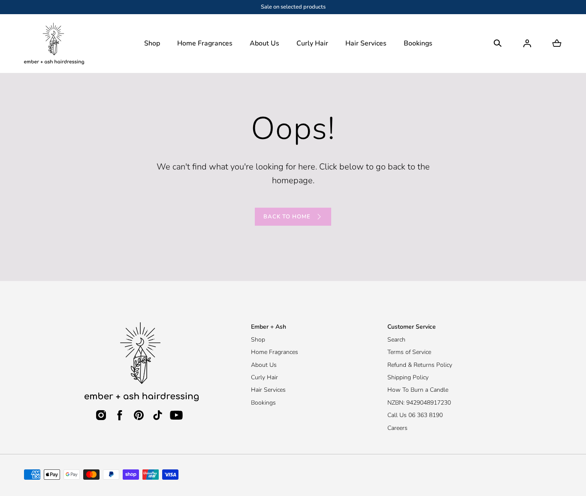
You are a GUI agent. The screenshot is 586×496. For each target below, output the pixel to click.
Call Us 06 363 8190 (415, 415)
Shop (258, 340)
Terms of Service (409, 352)
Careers (397, 428)
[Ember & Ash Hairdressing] (54, 43)
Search (396, 340)
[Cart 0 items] (557, 43)
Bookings (263, 403)
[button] (152, 43)
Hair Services (366, 43)
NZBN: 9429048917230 (419, 403)
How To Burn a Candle (417, 390)
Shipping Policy (408, 377)
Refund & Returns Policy (419, 365)
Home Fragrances (274, 352)
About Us (264, 43)
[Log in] (527, 43)
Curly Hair (312, 43)
